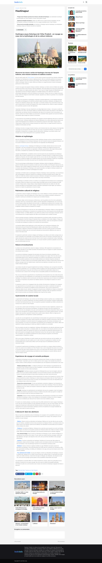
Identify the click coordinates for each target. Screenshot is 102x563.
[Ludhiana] (39, 517)
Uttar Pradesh (31, 77)
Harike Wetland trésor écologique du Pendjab (21, 508)
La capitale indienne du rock (81, 35)
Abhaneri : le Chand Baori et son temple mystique (21, 524)
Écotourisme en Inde (71, 53)
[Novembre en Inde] (72, 59)
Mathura (19, 421)
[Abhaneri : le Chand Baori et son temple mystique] (22, 517)
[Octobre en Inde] (82, 59)
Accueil (17, 8)
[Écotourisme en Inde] (72, 48)
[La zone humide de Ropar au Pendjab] (57, 486)
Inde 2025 (25, 560)
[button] (83, 2)
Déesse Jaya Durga (80, 22)
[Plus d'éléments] (42, 474)
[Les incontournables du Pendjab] (39, 486)
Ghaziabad (53, 523)
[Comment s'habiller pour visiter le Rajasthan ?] (71, 30)
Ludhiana (35, 523)
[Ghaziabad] (57, 517)
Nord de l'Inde (23, 8)
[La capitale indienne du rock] (71, 36)
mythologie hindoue (23, 145)
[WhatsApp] (34, 474)
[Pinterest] (37, 474)
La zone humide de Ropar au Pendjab (56, 492)
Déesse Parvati (79, 16)
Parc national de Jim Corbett (23, 452)
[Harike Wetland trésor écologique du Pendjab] (22, 501)
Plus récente (18, 541)
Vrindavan (19, 428)
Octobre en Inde (81, 62)
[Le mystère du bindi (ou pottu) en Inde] (71, 12)
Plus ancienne (61, 541)
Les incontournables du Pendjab (39, 492)
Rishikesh (19, 445)
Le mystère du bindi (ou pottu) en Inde (81, 11)
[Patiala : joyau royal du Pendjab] (57, 501)
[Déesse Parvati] (71, 18)
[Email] (39, 474)
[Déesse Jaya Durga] (71, 24)
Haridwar (19, 440)
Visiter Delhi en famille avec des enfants (38, 508)
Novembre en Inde (72, 62)
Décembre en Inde (82, 52)
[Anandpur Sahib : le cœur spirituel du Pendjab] (22, 486)
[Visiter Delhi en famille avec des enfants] (39, 501)
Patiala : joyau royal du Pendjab (56, 508)
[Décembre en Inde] (82, 48)
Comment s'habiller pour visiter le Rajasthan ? (80, 30)
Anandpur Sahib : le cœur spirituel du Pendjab (21, 492)
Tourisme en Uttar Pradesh (31, 470)
